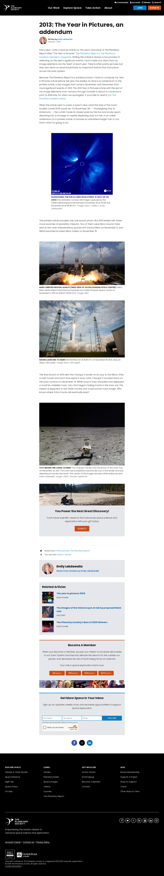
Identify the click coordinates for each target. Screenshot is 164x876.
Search (157, 2)
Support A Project (128, 777)
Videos (47, 786)
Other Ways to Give (129, 791)
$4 (57, 673)
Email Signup (88, 777)
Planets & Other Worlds (16, 772)
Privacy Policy (73, 722)
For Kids (8, 791)
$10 (73, 673)
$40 (106, 673)
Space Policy (11, 786)
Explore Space (73, 8)
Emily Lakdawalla (70, 566)
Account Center (13, 842)
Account (136, 2)
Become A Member (91, 781)
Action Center (88, 772)
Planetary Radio (51, 777)
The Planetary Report (80, 550)
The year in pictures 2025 (71, 593)
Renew (147, 2)
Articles (68, 554)
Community (122, 2)
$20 (90, 673)
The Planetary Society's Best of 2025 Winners (82, 622)
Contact (86, 786)
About (108, 8)
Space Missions (12, 777)
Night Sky (9, 781)
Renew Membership (129, 772)
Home (60, 554)
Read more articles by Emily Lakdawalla (78, 570)
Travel (123, 786)
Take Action (93, 8)
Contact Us (28, 842)
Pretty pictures (62, 550)
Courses (48, 791)
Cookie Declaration (13, 866)
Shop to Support (128, 781)
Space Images (51, 781)
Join (140, 7)
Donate (154, 7)
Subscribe (111, 718)
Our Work (54, 8)
